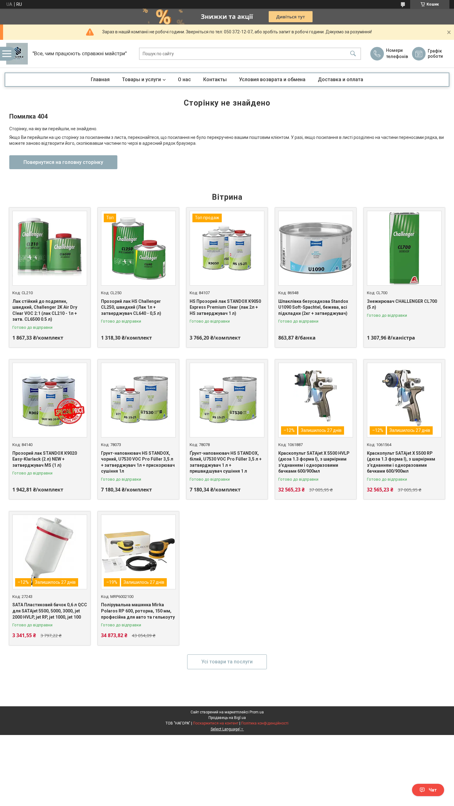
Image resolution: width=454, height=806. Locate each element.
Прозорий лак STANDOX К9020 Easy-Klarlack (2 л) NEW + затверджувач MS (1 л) (44, 459)
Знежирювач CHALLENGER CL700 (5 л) (402, 304)
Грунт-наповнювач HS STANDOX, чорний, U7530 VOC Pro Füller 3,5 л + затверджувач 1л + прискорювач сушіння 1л (138, 462)
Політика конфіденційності (264, 723)
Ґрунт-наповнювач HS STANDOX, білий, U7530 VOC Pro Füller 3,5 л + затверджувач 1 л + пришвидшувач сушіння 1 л (226, 462)
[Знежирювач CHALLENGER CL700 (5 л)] (404, 248)
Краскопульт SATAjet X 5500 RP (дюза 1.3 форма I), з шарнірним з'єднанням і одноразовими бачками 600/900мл (401, 462)
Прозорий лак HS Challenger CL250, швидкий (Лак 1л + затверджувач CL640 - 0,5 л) (131, 307)
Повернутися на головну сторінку (63, 162)
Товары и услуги (141, 79)
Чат (433, 789)
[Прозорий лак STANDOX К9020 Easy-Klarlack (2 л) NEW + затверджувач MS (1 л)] (49, 400)
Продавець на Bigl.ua (227, 718)
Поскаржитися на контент (215, 723)
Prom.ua (257, 712)
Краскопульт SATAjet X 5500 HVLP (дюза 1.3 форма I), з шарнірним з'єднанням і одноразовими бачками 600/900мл (314, 462)
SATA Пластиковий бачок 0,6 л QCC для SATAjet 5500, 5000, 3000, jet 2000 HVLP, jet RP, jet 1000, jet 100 (49, 610)
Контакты (215, 79)
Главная (100, 79)
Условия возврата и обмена (272, 79)
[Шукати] (353, 54)
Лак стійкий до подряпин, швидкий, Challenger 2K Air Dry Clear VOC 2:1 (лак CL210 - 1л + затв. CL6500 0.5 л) (44, 310)
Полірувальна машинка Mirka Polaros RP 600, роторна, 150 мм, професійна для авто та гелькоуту (138, 610)
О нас (184, 79)
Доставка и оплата (340, 79)
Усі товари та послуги (227, 662)
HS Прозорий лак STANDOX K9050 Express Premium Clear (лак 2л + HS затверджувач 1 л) (225, 307)
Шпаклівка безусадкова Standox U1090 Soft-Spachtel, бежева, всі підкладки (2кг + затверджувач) (313, 307)
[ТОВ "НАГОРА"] (17, 54)
